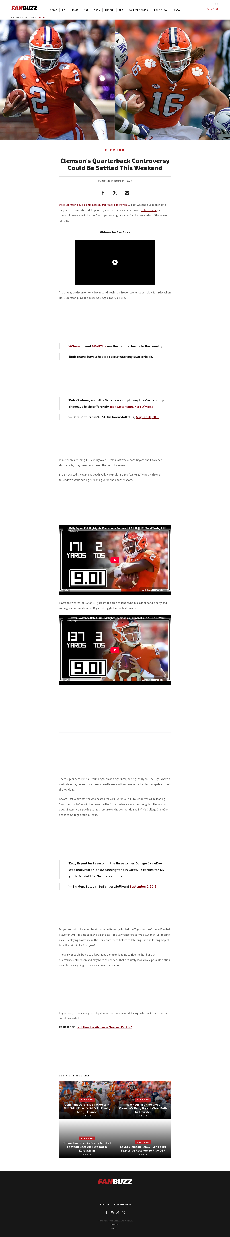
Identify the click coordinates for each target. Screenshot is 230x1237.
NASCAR (109, 10)
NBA (86, 10)
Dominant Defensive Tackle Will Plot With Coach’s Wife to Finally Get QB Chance (87, 1108)
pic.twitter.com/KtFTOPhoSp (131, 406)
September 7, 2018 (143, 886)
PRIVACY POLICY (115, 1228)
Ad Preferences (122, 1204)
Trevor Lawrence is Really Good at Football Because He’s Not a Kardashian (87, 1146)
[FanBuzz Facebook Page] (203, 9)
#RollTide (99, 346)
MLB (121, 10)
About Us (104, 1204)
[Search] (217, 4)
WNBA (97, 10)
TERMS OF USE (115, 1225)
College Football (20, 17)
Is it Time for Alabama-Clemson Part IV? (104, 1027)
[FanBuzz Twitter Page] (217, 9)
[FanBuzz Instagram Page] (208, 9)
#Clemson (77, 346)
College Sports (138, 10)
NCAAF (53, 10)
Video (177, 10)
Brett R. (105, 180)
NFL (64, 10)
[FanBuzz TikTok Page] (212, 9)
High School (160, 10)
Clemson (41, 17)
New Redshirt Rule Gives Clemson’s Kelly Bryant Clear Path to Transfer (143, 1108)
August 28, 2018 (147, 417)
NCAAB (75, 10)
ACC (32, 17)
